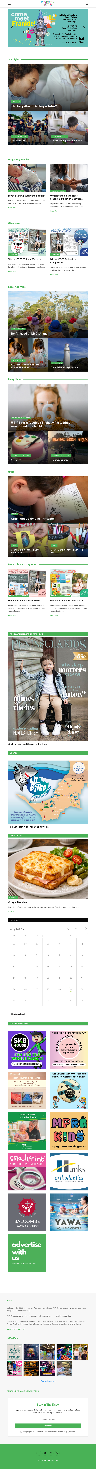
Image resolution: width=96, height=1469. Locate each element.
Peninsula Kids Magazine (22, 564)
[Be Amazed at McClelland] (48, 314)
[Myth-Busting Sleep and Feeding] (27, 178)
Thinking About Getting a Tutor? (34, 106)
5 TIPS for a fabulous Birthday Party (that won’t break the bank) (40, 424)
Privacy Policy (62, 1432)
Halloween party (59, 460)
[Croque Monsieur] (48, 869)
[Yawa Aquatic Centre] (69, 1212)
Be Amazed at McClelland (29, 333)
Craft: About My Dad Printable (32, 518)
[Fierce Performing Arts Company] (69, 1050)
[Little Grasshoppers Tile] (27, 1131)
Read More (12, 208)
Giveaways (14, 223)
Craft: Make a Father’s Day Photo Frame (25, 551)
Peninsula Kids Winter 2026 (24, 600)
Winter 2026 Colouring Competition (63, 261)
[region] (48, 28)
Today (76, 928)
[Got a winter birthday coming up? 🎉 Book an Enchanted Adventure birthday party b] (80, 1352)
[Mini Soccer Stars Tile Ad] (69, 1090)
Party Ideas (14, 379)
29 (71, 989)
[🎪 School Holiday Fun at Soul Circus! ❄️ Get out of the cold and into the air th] (47, 1368)
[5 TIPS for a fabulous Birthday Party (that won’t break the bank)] (48, 407)
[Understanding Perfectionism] (68, 128)
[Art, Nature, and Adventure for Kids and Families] (28, 355)
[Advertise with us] (27, 1253)
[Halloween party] (68, 447)
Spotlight (13, 59)
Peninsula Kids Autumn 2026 (66, 600)
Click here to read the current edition (27, 744)
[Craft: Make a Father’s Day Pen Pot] (68, 540)
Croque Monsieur (18, 902)
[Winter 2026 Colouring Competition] (69, 242)
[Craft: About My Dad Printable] (48, 499)
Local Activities (18, 329)
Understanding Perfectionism (66, 140)
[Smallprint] (27, 1172)
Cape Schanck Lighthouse (64, 367)
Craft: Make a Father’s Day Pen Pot (67, 551)
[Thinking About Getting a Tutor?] (48, 87)
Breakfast (13, 897)
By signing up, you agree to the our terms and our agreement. (49, 1432)
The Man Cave (18, 140)
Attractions (57, 363)
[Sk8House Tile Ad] (27, 1050)
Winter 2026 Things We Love (24, 259)
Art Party (16, 460)
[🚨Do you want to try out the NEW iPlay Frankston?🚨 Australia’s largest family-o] (64, 1352)
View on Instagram (48, 1381)
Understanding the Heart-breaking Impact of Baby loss (66, 197)
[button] (48, 28)
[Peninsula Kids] (48, 4)
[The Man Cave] (28, 128)
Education (16, 101)
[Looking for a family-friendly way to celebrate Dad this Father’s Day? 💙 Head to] (14, 1352)
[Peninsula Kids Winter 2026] (27, 583)
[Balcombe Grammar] (27, 1212)
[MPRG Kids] (69, 1131)
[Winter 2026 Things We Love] (27, 242)
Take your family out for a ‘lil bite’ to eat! (29, 827)
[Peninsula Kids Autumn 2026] (69, 583)
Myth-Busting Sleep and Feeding (26, 195)
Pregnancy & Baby (18, 159)
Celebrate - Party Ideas (21, 418)
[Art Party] (28, 447)
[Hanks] (69, 1172)
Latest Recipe (16, 836)
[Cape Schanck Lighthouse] (68, 355)
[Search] (86, 3)
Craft (11, 472)
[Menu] (9, 3)
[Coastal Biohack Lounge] (27, 1090)
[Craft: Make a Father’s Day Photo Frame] (28, 540)
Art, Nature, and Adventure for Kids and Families (27, 366)
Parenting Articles (19, 136)
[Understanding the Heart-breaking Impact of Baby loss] (69, 178)
